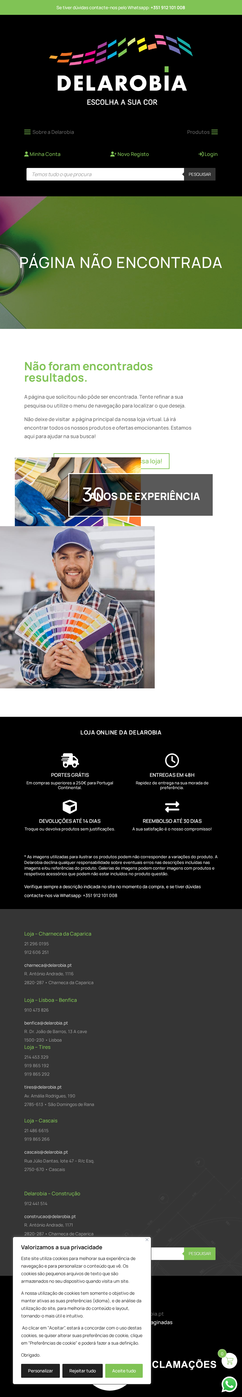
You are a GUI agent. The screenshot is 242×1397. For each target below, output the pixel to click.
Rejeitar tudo (82, 1371)
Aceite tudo (124, 1371)
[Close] (147, 1239)
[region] (82, 1310)
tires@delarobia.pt (43, 1087)
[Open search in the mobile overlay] (121, 174)
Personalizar (40, 1371)
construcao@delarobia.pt (50, 1216)
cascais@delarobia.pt (46, 1152)
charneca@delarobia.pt (48, 965)
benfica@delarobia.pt (46, 1023)
